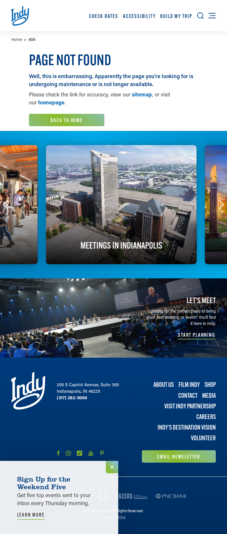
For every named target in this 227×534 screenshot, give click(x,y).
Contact (187, 396)
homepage (51, 102)
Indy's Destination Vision (187, 427)
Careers (206, 417)
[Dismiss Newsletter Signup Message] (112, 467)
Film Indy (189, 385)
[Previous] (5, 204)
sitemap (142, 94)
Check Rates (103, 16)
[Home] (28, 417)
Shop (210, 385)
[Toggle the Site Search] (200, 15)
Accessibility (139, 16)
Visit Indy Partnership (190, 406)
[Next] (221, 204)
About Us (163, 385)
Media (209, 396)
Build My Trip (176, 16)
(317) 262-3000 (72, 397)
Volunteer (203, 438)
